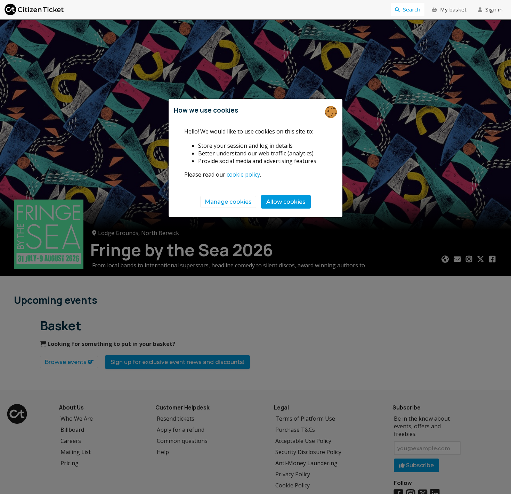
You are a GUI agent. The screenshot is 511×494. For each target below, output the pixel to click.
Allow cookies (286, 202)
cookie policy (243, 174)
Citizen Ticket (34, 9)
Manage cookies (228, 202)
